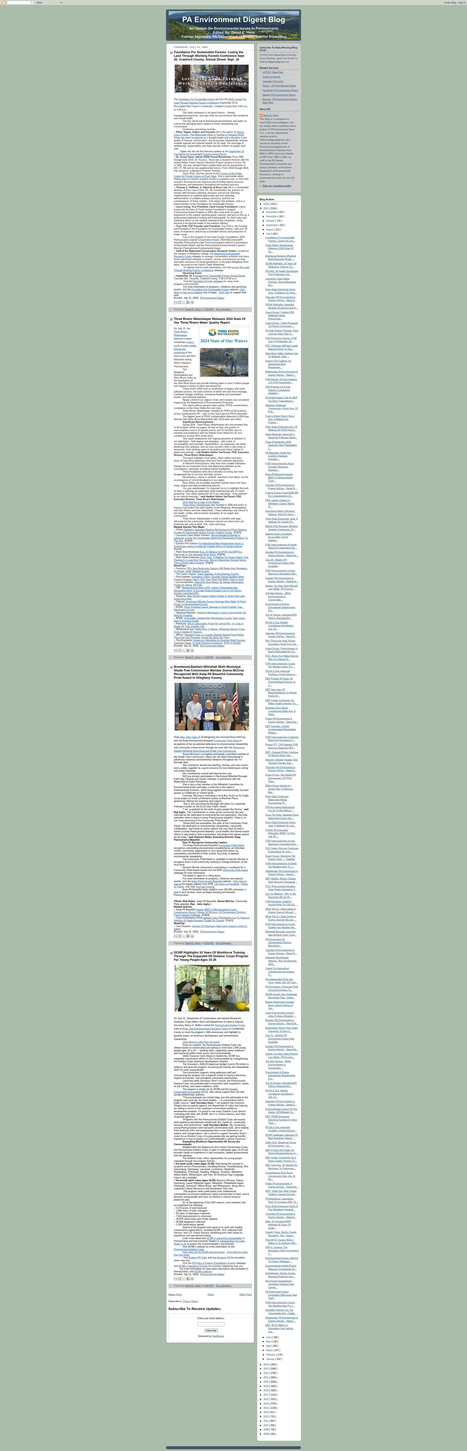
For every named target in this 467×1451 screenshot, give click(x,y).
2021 (266, 1377)
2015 (266, 1403)
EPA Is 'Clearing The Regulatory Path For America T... (282, 1250)
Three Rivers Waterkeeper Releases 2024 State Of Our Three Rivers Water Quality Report (209, 320)
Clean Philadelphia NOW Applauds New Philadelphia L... (281, 445)
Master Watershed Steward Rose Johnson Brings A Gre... (279, 1005)
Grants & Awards (271, 77)
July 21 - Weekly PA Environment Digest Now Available (279, 1038)
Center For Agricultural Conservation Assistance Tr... (279, 971)
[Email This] (175, 302)
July (268, 234)
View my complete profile (276, 186)
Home (211, 1294)
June (269, 1337)
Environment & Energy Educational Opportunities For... (280, 607)
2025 (266, 208)
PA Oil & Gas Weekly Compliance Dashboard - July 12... (279, 1093)
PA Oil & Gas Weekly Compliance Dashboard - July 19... (279, 625)
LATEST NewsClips (273, 72)
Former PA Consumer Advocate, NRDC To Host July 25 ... (280, 833)
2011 (266, 1421)
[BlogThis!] (180, 302)
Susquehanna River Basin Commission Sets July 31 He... (280, 1176)
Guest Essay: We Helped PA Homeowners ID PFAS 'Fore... (280, 778)
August (270, 229)
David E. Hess (271, 115)
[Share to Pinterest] (192, 302)
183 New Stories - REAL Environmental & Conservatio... (278, 596)
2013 (266, 1412)
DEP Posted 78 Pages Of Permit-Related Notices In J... (280, 681)
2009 (266, 1429)
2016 (266, 1399)
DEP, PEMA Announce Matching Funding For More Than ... (281, 1119)
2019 (266, 1386)
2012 (266, 1416)
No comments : (224, 309)
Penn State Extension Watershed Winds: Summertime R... (277, 799)
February (271, 1354)
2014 (266, 1408)
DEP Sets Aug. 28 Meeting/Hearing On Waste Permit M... (281, 692)
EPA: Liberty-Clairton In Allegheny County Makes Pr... (280, 503)
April (269, 1346)
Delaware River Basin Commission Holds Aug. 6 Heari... (280, 711)
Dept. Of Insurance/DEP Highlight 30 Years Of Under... (278, 1224)
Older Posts (245, 1294)
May (268, 1341)
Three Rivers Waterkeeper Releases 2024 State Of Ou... (279, 248)
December (272, 212)
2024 (266, 1364)
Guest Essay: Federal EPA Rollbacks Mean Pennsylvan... (279, 315)
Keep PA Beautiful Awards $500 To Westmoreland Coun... (279, 477)
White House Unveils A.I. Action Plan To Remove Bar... (279, 789)
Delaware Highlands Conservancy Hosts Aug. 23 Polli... (281, 408)
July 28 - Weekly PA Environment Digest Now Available (279, 563)
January (270, 1359)
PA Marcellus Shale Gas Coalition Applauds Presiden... (278, 456)
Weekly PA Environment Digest (279, 95)
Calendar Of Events (273, 81)
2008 (266, 1434)
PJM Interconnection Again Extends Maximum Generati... (279, 466)
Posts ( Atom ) (190, 1301)
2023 (266, 1369)
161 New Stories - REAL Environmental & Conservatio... (278, 1064)
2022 (266, 1373)
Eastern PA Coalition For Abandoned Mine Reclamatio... (278, 364)
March (269, 1350)
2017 (266, 1395)
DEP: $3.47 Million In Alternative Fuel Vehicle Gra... (279, 1328)
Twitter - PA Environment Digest (279, 86)
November (272, 216)
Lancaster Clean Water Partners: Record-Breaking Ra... (280, 282)
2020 (266, 1382)
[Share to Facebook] (188, 302)
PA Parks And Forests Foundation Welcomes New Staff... (281, 1295)
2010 (266, 1425)
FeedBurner (218, 1336)
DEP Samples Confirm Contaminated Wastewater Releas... (280, 729)
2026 (266, 204)
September (272, 225)
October (270, 221)
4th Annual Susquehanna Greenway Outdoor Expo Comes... (279, 1284)
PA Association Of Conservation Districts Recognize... (278, 942)
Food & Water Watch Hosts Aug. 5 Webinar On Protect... (279, 419)
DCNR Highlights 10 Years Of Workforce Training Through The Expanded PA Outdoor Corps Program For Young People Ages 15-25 (211, 956)
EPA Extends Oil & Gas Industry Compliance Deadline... (278, 390)
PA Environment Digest (212, 298)
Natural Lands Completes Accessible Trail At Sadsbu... (278, 537)
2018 (266, 1390)
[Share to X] (184, 302)
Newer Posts (175, 1294)
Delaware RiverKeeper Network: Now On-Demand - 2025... (281, 960)
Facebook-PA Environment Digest (280, 90)
